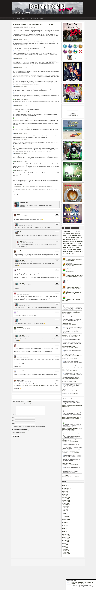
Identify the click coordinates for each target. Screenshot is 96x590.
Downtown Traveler (47, 8)
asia (79, 231)
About (18, 18)
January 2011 (66, 552)
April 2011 (65, 547)
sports (35, 198)
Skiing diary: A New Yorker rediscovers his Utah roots (25, 397)
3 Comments (75, 336)
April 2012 (65, 529)
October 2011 (66, 538)
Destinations (32, 27)
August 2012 (66, 524)
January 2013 (66, 516)
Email (13, 420)
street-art (65, 251)
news (64, 245)
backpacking (66, 233)
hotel (77, 239)
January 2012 (66, 534)
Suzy (18, 344)
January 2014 (66, 498)
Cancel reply (28, 401)
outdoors (25, 198)
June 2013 (65, 509)
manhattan (79, 241)
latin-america (66, 241)
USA (81, 251)
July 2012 (65, 525)
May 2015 (65, 483)
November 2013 (66, 501)
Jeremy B (19, 214)
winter (41, 198)
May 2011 (65, 546)
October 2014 (66, 486)
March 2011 (65, 549)
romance (76, 247)
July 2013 (65, 507)
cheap (69, 235)
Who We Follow (25, 18)
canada (64, 235)
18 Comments (74, 358)
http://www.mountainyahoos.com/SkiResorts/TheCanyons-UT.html (33, 385)
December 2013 (66, 500)
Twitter (33, 194)
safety (64, 249)
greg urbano (20, 327)
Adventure (20, 27)
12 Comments (75, 464)
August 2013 (66, 506)
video (64, 253)
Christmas (26, 27)
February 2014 (66, 497)
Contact (41, 18)
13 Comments (73, 407)
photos (28, 198)
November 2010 (66, 555)
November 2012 (66, 519)
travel (38, 198)
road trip (71, 247)
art (76, 231)
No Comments (75, 347)
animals (73, 231)
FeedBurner (75, 115)
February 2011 (66, 550)
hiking (73, 239)
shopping (69, 249)
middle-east (66, 243)
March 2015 (65, 485)
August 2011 (66, 541)
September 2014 (66, 488)
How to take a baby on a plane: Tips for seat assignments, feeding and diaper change (72, 276)
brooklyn (77, 233)
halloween (68, 239)
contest (79, 235)
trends (76, 251)
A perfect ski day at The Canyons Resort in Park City (33, 24)
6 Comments (74, 324)
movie (71, 243)
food (22, 198)
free (81, 237)
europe (68, 237)
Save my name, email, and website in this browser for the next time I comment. (29, 426)
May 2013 (65, 510)
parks (80, 245)
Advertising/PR (34, 18)
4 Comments (75, 381)
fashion (73, 237)
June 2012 (65, 526)
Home (13, 18)
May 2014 (65, 492)
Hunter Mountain (52, 61)
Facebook (39, 194)
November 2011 (66, 537)
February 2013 (66, 515)
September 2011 (66, 540)
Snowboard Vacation (22, 370)
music (79, 243)
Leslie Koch (17, 26)
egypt (64, 237)
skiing (32, 198)
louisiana (72, 241)
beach (72, 233)
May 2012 (65, 528)
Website (13, 423)
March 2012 (65, 531)
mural (75, 243)
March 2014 (65, 495)
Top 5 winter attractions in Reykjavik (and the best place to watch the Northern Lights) (72, 299)
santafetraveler (20, 293)
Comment (14, 414)
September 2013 (66, 504)
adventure (18, 198)
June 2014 (65, 491)
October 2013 (66, 503)
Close (94, 580)
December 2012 (66, 518)
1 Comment (73, 313)
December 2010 (66, 553)
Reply (57, 214)
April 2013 (65, 512)
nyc (68, 245)
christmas (74, 235)
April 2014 (65, 494)
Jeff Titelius (20, 356)
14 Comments (75, 441)
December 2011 (66, 535)
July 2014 (65, 489)
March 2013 (65, 513)
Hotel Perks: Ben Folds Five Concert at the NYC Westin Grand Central (82, 583)
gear (64, 239)
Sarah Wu (19, 250)
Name (13, 417)
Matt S (18, 269)
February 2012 (66, 532)
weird (68, 254)
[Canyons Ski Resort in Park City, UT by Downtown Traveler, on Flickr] (21, 39)
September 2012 (66, 522)
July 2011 (65, 543)
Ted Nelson (21, 231)
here (24, 432)
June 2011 (65, 544)
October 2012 (66, 521)
